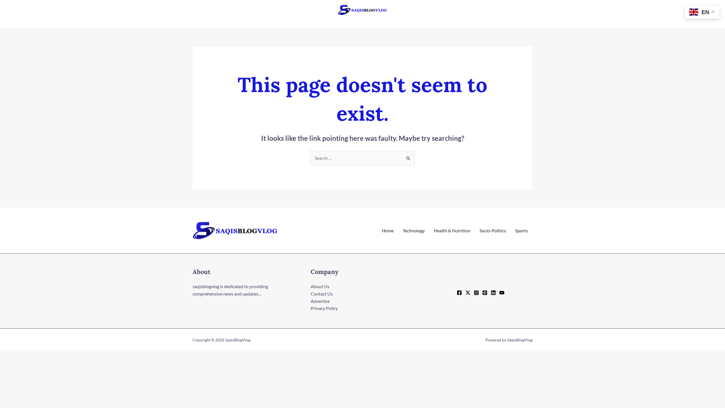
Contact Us (322, 293)
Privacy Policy (324, 308)
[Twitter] (467, 292)
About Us (320, 286)
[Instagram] (476, 292)
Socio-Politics (492, 230)
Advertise (320, 301)
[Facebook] (459, 292)
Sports (521, 230)
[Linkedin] (493, 292)
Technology (414, 230)
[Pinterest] (484, 292)
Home (388, 230)
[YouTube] (501, 292)
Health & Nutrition (452, 230)
